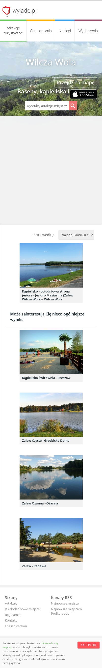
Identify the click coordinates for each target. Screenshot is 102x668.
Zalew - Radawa (34, 566)
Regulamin (13, 614)
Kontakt (11, 620)
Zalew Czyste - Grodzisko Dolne (45, 440)
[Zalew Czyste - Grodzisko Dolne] (51, 415)
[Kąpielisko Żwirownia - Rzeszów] (51, 352)
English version (16, 626)
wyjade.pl (24, 10)
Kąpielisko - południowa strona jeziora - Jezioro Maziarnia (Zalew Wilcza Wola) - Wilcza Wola (47, 295)
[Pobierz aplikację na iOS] (83, 94)
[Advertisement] (51, 171)
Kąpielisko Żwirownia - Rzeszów (46, 378)
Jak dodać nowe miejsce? (23, 609)
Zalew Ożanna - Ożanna (40, 503)
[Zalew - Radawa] (51, 540)
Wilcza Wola (51, 62)
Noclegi (65, 30)
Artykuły (11, 603)
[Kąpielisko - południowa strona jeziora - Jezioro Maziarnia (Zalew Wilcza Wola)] (51, 265)
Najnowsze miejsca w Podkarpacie (66, 611)
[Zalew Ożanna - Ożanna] (51, 477)
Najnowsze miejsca (65, 603)
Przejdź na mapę (76, 82)
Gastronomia (41, 30)
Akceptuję (88, 645)
